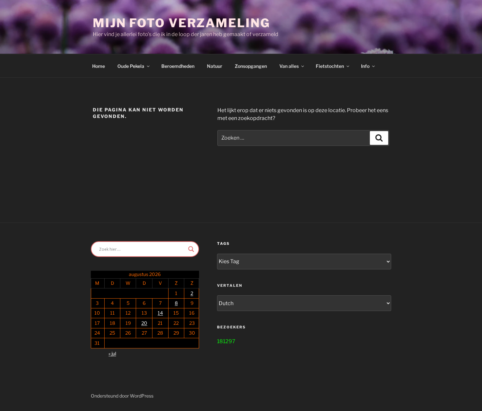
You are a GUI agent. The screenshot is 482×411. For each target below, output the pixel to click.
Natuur (214, 66)
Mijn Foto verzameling (181, 23)
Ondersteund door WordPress (122, 396)
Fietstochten (330, 66)
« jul (112, 353)
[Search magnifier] (191, 249)
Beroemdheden (177, 66)
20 (144, 323)
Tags (223, 243)
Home (98, 66)
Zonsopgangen (251, 66)
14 (160, 313)
